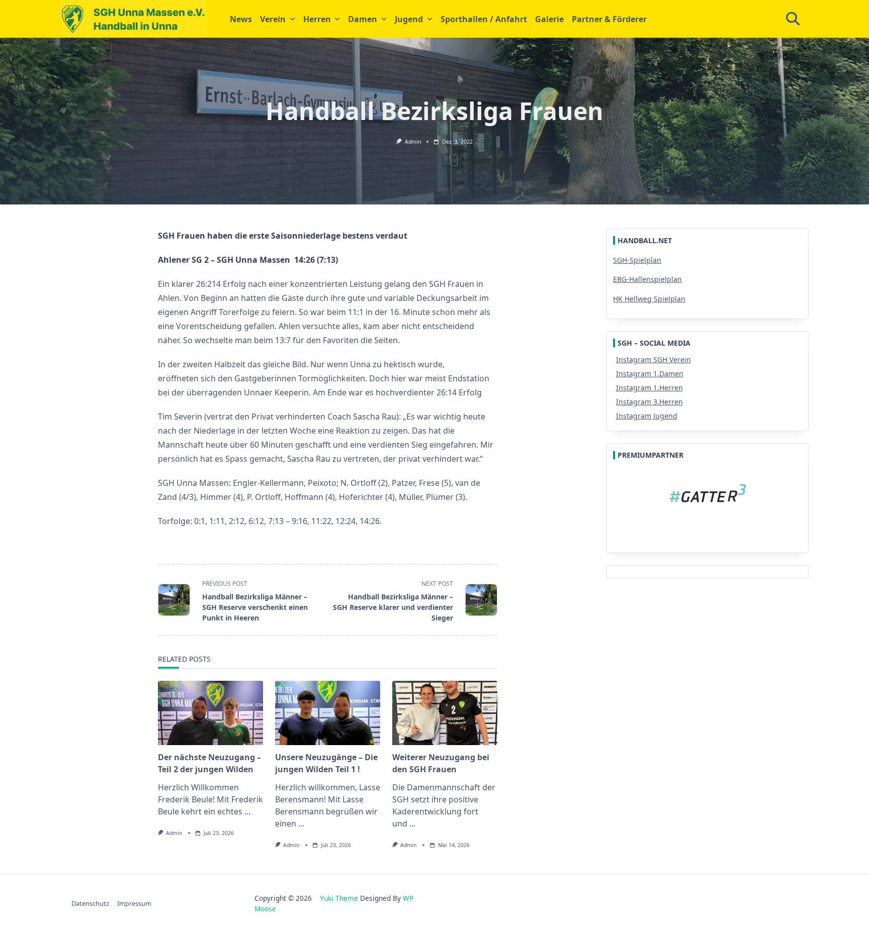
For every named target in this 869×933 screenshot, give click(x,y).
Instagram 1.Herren (649, 387)
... (247, 811)
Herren (317, 19)
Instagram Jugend (646, 416)
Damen (362, 19)
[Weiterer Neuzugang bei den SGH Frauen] (444, 713)
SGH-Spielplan (637, 260)
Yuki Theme (339, 898)
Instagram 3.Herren (649, 401)
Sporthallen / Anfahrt (484, 19)
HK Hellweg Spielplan (649, 298)
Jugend (409, 19)
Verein (273, 19)
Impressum (134, 903)
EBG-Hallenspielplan (647, 279)
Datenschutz (90, 903)
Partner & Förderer (609, 19)
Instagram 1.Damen (649, 373)
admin (413, 141)
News (241, 19)
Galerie (549, 19)
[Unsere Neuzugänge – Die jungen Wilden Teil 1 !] (327, 713)
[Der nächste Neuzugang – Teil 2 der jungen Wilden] (210, 713)
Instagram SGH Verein (653, 359)
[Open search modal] (793, 19)
